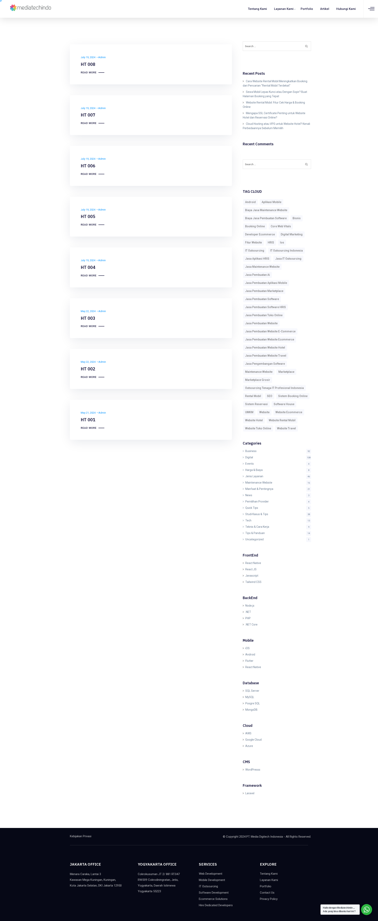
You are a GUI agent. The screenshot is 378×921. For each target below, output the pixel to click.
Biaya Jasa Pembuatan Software (266, 218)
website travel (286, 428)
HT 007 (88, 115)
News (248, 495)
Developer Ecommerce (260, 234)
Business (251, 451)
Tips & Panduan (255, 533)
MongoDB (251, 709)
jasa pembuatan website (261, 323)
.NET (248, 611)
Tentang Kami (257, 9)
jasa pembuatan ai (257, 274)
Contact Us (267, 892)
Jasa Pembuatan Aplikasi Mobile (266, 282)
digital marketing (292, 234)
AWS (248, 733)
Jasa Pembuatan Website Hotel (265, 347)
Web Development (210, 873)
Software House (284, 404)
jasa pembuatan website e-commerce (270, 331)
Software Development (214, 892)
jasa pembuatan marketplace (264, 291)
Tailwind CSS (253, 582)
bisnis (297, 218)
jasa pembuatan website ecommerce (269, 339)
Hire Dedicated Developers (216, 905)
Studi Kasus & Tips (256, 514)
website (264, 412)
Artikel (324, 9)
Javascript (251, 575)
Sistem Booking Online (293, 396)
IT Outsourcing (208, 886)
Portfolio (307, 9)
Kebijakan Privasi (80, 836)
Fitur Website (253, 242)
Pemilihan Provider (257, 501)
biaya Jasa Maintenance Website (266, 210)
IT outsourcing (254, 250)
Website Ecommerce (288, 412)
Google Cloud (253, 739)
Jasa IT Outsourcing (288, 258)
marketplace (286, 371)
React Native (253, 563)
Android (250, 654)
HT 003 (88, 318)
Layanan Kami (284, 9)
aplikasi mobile (271, 202)
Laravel (249, 793)
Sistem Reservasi (256, 404)
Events (249, 463)
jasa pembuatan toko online (264, 315)
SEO (269, 396)
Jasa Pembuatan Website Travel (265, 355)
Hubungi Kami (346, 9)
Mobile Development (212, 880)
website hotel (254, 420)
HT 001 (88, 419)
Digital (249, 457)
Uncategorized (254, 539)
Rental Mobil (253, 396)
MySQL (249, 697)
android (250, 202)
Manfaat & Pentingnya (259, 488)
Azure (249, 746)
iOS (247, 648)
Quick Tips (251, 507)
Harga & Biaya (254, 470)
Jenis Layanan (254, 476)
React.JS (251, 569)
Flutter (249, 660)
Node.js (249, 605)
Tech (248, 520)
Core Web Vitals (281, 226)
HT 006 (88, 166)
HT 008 (88, 64)
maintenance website (258, 371)
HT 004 (88, 267)
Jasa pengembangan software (265, 363)
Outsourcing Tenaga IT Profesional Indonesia (274, 388)
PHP (248, 618)
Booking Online (255, 226)
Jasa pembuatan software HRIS (265, 307)
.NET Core (251, 624)
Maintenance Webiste (258, 482)
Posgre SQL (252, 703)
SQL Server (252, 690)
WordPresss (252, 769)
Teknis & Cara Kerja (257, 526)
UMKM (249, 412)
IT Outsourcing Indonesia (286, 250)
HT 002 (88, 369)
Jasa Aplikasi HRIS (257, 258)
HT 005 (88, 216)
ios (282, 242)
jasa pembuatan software (262, 299)
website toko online (258, 428)
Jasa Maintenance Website (262, 266)
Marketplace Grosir (257, 379)
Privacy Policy (269, 899)
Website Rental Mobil (282, 420)
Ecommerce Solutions (213, 899)
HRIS (271, 242)
